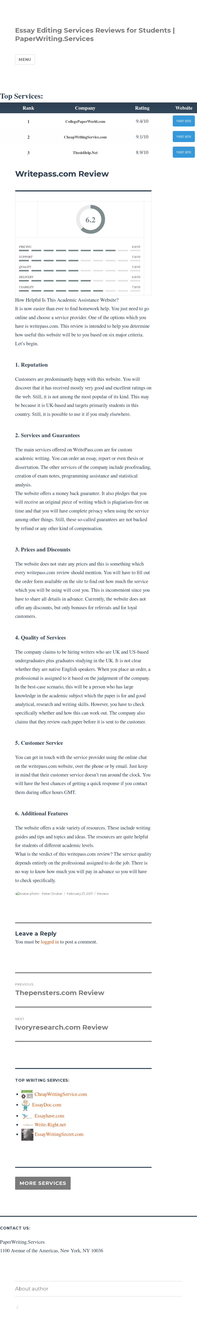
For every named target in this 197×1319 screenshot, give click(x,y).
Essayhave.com (49, 1115)
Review (103, 893)
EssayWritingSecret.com (59, 1134)
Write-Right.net (50, 1124)
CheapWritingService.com (85, 137)
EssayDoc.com (46, 1104)
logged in (50, 941)
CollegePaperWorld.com (85, 121)
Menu (25, 59)
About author (31, 1289)
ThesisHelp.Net (85, 152)
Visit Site (183, 121)
